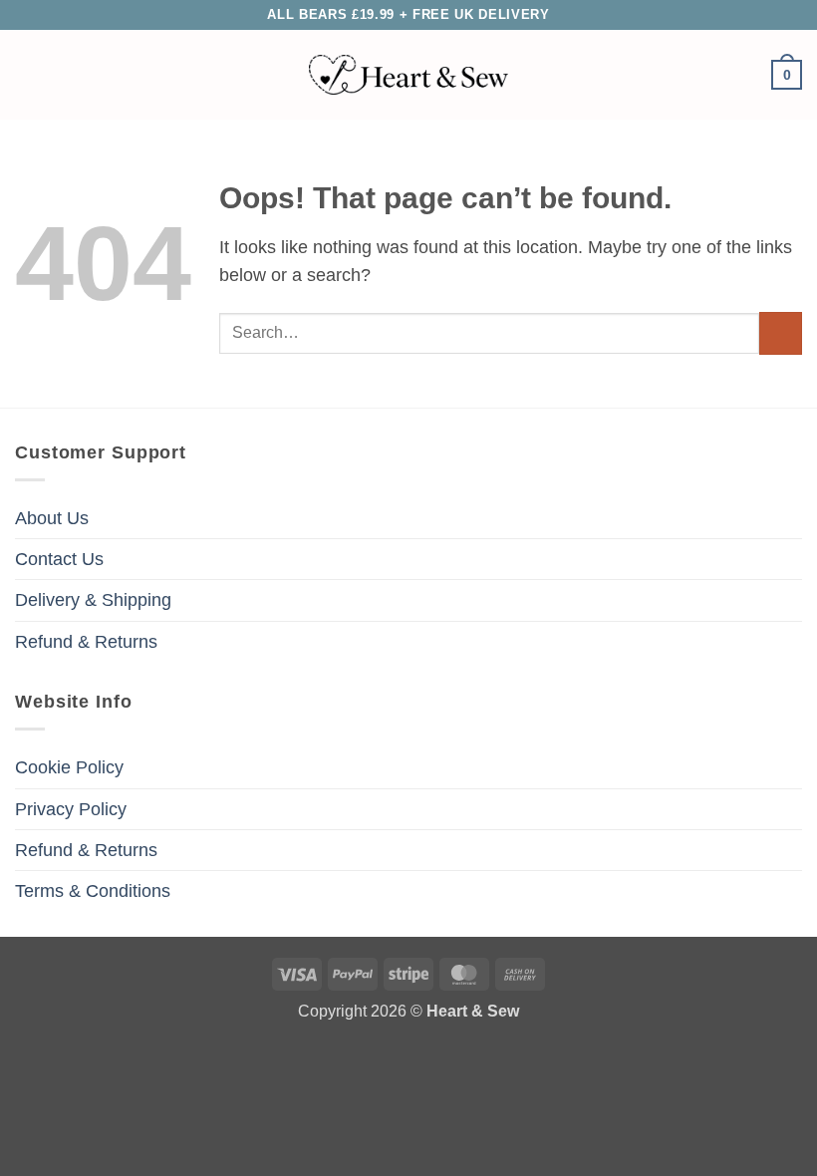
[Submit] (780, 333)
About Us (52, 518)
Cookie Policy (69, 767)
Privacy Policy (71, 809)
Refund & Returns (86, 642)
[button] (28, 75)
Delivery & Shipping (93, 600)
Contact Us (59, 559)
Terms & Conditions (92, 891)
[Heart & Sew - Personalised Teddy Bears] (408, 75)
